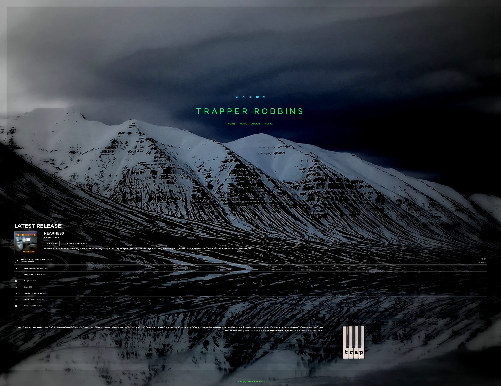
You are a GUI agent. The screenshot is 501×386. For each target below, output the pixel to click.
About (255, 123)
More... (268, 123)
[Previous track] (482, 259)
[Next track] (485, 259)
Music (243, 123)
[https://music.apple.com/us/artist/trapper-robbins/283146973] (264, 97)
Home (231, 123)
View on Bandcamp (79, 243)
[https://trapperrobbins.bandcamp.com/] (243, 97)
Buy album (52, 243)
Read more (246, 248)
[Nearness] (25, 242)
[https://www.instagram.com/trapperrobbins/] (250, 97)
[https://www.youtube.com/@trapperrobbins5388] (257, 97)
